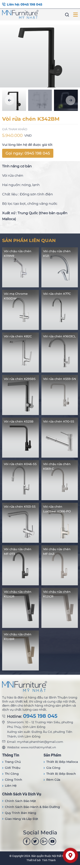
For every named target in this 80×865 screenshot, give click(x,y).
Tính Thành (49, 860)
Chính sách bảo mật (20, 801)
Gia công (53, 768)
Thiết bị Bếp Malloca (62, 762)
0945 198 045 (40, 716)
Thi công (12, 774)
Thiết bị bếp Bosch (61, 774)
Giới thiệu (12, 768)
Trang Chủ (13, 762)
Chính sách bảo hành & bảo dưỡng (32, 807)
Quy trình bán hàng (20, 813)
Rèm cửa (53, 780)
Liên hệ (11, 786)
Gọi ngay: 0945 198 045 (28, 153)
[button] (9, 100)
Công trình (13, 780)
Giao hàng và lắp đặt (21, 819)
